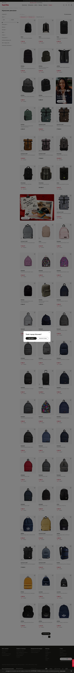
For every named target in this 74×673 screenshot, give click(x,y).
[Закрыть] (49, 332)
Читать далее (62, 671)
